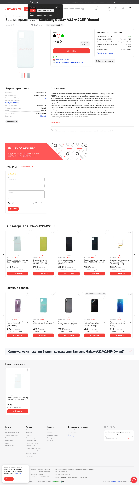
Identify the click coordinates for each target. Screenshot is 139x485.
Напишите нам (115, 481)
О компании (51, 430)
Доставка (88, 2)
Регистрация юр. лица (54, 438)
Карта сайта (30, 456)
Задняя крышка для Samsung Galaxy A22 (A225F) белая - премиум (17, 262)
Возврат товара (31, 453)
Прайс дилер (9, 445)
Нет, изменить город (45, 10)
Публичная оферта (32, 440)
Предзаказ (9, 440)
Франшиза (121, 2)
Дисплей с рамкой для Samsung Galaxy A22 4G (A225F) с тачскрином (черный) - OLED (67, 262)
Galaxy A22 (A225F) (12, 103)
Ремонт (68, 2)
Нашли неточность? (11, 121)
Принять (9, 479)
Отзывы (49, 432)
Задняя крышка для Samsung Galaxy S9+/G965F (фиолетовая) (17, 324)
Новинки (8, 438)
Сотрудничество (52, 435)
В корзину (19, 273)
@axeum (40, 474)
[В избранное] (27, 232)
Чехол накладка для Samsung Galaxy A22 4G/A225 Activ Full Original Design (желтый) (42, 262)
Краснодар (35, 2)
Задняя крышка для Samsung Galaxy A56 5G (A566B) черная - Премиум (94, 324)
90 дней (43, 116)
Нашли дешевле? (58, 45)
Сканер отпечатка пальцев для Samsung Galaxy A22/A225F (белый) (119, 262)
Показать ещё (55, 122)
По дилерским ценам (12, 432)
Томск (69, 477)
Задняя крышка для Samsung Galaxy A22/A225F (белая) (17, 399)
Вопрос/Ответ (30, 445)
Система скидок (111, 2)
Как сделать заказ (77, 2)
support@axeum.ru (44, 476)
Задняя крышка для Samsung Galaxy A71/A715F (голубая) (43, 323)
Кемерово (75, 477)
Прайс (7, 443)
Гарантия (102, 2)
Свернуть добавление (27, 166)
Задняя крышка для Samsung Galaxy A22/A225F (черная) (94, 261)
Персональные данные (33, 448)
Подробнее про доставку (105, 53)
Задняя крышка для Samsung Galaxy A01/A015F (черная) (68, 323)
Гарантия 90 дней (62, 60)
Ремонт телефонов (11, 430)
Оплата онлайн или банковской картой (69, 62)
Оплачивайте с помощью (44, 481)
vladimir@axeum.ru (74, 436)
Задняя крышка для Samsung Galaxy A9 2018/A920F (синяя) (120, 324)
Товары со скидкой (11, 435)
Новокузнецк (83, 477)
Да (33, 10)
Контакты (130, 2)
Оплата (95, 2)
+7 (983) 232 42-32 (11, 2)
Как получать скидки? (104, 61)
